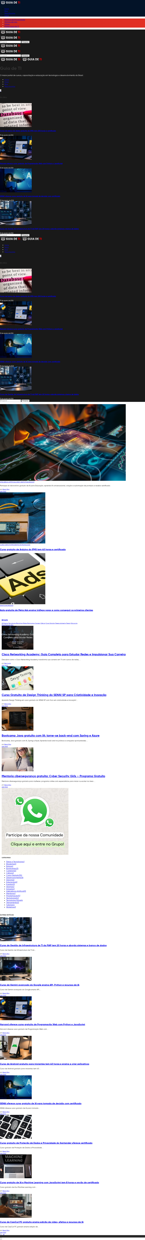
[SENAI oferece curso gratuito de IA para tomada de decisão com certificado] (16, 192)
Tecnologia (26, 545)
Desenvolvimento (60, 623)
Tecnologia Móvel (14, 900)
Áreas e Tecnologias (9, 623)
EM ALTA (5, 620)
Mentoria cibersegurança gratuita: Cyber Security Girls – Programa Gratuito (53, 776)
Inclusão (10, 889)
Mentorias (11, 893)
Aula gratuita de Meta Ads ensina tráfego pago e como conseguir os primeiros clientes (46, 610)
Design (68, 623)
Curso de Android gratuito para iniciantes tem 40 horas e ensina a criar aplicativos (44, 1063)
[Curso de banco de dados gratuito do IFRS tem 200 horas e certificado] (16, 126)
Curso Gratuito (21, 482)
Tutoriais (10, 905)
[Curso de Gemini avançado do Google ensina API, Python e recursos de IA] (16, 980)
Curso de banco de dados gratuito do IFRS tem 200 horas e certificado (28, 131)
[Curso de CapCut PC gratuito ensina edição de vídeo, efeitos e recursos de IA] (16, 1217)
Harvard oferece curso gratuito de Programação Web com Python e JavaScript (31, 163)
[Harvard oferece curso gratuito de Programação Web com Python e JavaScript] (16, 159)
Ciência (43, 623)
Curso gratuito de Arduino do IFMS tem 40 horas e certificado (33, 549)
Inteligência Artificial (7, 482)
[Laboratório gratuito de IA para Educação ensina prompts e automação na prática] (63, 480)
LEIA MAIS (3, 491)
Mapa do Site (63, 1236)
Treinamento (12, 902)
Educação (74, 623)
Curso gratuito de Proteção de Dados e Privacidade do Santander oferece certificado (46, 1142)
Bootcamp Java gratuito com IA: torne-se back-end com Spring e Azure (50, 735)
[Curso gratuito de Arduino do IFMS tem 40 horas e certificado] (22, 543)
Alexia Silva (5, 489)
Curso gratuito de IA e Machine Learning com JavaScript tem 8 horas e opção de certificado (49, 1182)
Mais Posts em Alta (7, 625)
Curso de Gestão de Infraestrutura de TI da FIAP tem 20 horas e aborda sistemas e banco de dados (39, 229)
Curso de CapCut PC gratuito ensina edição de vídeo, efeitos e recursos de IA (41, 1221)
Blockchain (19, 623)
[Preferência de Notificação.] (1, 1239)
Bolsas (25, 623)
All (2, 623)
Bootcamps (31, 623)
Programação (16, 545)
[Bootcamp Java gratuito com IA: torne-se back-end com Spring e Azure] (17, 730)
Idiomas (10, 886)
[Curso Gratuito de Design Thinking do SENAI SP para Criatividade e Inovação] (17, 689)
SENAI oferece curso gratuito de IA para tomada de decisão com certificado (30, 196)
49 (3, 1234)
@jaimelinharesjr (48, 1236)
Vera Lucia (7, 663)
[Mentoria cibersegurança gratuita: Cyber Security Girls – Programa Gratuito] (17, 770)
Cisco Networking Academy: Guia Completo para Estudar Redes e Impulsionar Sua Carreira (64, 654)
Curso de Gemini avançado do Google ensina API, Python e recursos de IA (39, 984)
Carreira (37, 623)
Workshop (30, 482)
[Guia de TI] (21, 61)
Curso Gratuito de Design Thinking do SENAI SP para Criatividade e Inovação (54, 695)
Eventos (3, 605)
